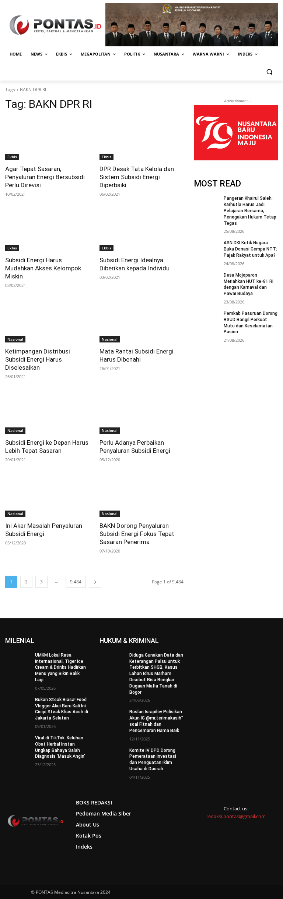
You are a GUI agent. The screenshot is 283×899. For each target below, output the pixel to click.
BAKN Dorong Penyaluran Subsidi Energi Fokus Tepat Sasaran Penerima (136, 534)
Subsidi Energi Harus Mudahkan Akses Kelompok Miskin (43, 268)
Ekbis (12, 156)
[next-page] (95, 582)
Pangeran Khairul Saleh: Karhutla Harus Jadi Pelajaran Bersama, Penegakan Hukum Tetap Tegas (250, 210)
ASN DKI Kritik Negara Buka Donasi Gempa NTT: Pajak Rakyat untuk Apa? (250, 249)
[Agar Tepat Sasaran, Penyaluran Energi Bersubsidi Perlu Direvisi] (47, 139)
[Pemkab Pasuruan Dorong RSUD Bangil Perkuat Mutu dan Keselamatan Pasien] (206, 319)
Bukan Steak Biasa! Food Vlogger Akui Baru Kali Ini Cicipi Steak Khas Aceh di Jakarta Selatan (61, 709)
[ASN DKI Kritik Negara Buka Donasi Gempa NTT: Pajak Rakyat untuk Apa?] (206, 248)
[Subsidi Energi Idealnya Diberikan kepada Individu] (141, 230)
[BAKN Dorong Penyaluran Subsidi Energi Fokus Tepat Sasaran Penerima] (141, 496)
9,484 (75, 582)
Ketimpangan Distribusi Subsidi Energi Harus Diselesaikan (37, 359)
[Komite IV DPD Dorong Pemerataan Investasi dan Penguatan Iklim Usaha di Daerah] (112, 756)
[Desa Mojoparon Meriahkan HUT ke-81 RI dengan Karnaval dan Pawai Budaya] (206, 281)
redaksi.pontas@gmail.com (236, 816)
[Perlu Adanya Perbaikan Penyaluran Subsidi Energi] (141, 413)
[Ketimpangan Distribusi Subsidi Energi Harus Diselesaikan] (47, 321)
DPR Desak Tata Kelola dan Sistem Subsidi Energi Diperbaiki (136, 177)
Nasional (15, 339)
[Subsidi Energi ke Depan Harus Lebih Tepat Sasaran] (47, 413)
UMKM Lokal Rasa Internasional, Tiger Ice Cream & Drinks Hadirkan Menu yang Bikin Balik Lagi (60, 667)
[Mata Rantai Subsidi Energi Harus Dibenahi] (141, 321)
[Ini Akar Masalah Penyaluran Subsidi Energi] (47, 496)
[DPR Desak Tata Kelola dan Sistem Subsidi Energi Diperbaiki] (141, 139)
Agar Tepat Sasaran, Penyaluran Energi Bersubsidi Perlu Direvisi (45, 177)
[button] (269, 72)
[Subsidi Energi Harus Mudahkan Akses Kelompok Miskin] (47, 230)
